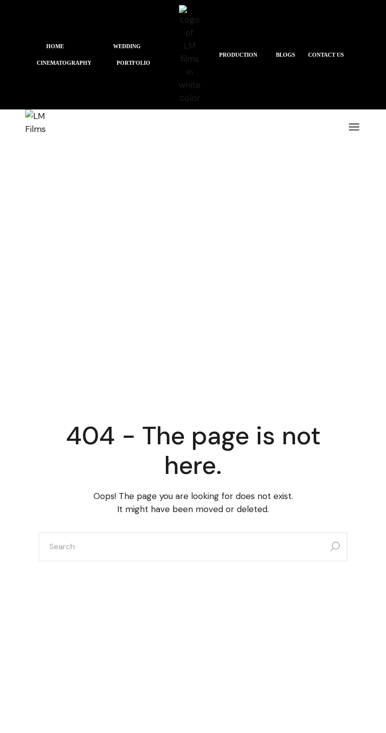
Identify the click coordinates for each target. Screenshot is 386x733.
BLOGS (285, 55)
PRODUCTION (238, 55)
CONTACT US (326, 55)
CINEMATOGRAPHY (64, 63)
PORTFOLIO (133, 63)
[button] (57, 46)
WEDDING (127, 46)
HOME (55, 46)
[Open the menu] (354, 127)
